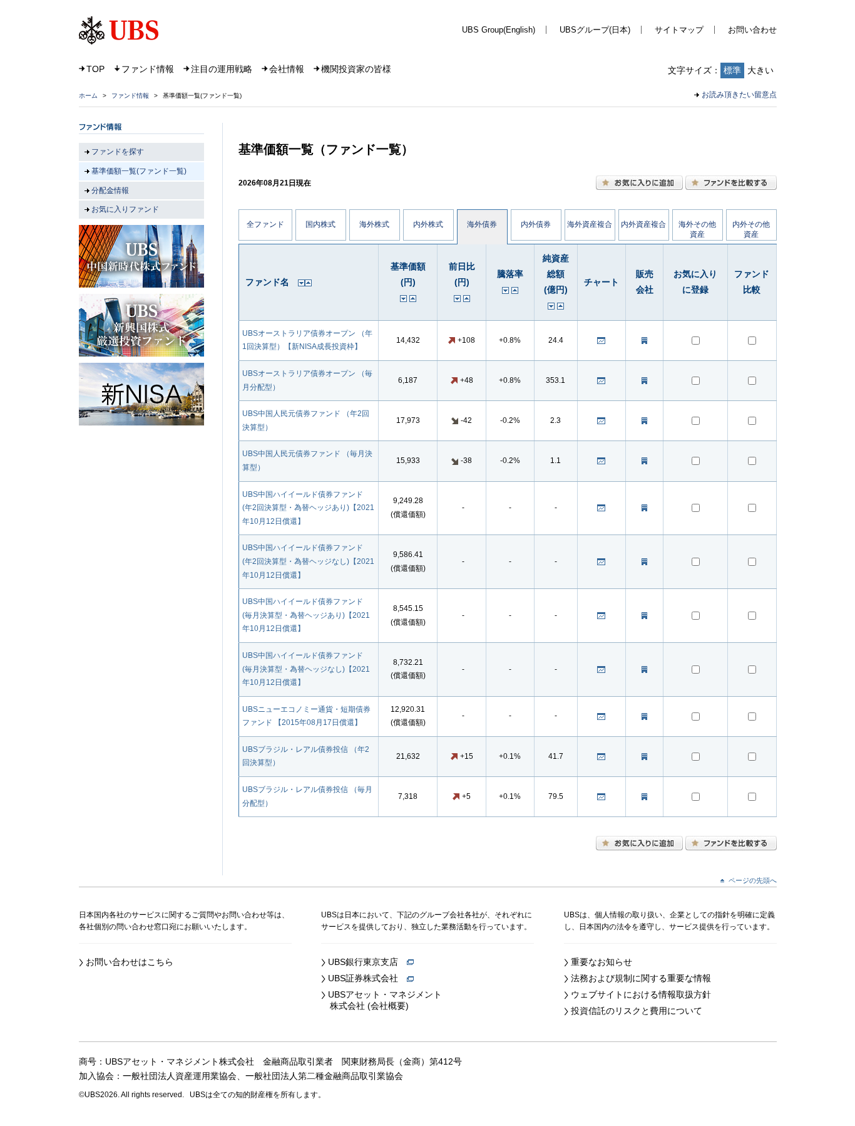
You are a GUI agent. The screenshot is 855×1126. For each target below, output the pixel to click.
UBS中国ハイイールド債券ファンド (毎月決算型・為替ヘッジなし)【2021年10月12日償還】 (306, 669)
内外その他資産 (751, 229)
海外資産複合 (589, 224)
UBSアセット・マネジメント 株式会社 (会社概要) (381, 1000)
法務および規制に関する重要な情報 (641, 978)
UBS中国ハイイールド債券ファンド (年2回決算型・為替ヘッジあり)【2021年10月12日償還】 (308, 508)
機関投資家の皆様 (356, 69)
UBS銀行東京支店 (367, 962)
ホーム (88, 95)
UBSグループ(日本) (595, 29)
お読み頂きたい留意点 (739, 94)
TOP (95, 69)
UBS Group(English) (498, 29)
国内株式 (320, 224)
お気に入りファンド (125, 209)
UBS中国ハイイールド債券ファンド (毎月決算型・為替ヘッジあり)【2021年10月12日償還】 (306, 615)
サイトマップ (679, 29)
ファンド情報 (147, 69)
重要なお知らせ (601, 962)
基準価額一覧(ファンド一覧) (139, 171)
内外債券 (536, 224)
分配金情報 (110, 190)
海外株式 (374, 224)
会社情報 (286, 69)
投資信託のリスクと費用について (636, 1011)
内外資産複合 (643, 224)
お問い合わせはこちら (129, 962)
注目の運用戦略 (221, 69)
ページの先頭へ (753, 880)
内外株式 (428, 224)
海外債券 (482, 224)
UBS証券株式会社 (367, 978)
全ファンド (265, 224)
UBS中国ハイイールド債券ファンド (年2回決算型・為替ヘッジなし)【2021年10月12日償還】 (308, 561)
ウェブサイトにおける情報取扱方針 (641, 994)
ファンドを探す (117, 151)
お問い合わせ (752, 29)
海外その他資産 (697, 229)
